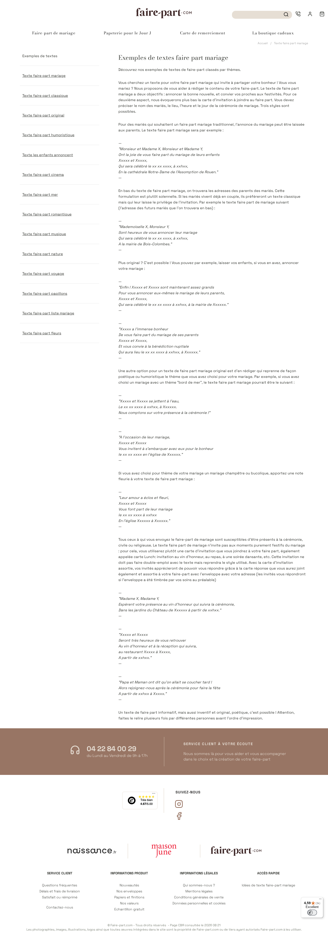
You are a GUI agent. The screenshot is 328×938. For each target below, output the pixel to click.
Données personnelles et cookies (198, 903)
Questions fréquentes (59, 885)
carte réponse (255, 568)
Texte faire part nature (42, 253)
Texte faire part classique (45, 95)
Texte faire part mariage (44, 75)
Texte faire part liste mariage (48, 313)
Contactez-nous (59, 907)
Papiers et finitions (129, 897)
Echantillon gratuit (129, 909)
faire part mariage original (203, 370)
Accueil (263, 43)
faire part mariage (196, 82)
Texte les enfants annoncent (47, 155)
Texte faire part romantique (47, 214)
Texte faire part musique (44, 234)
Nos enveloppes (129, 891)
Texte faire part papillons (44, 293)
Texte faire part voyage (43, 273)
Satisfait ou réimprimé (59, 897)
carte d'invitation (217, 100)
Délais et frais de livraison (59, 891)
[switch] (312, 912)
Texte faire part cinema (43, 174)
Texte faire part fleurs (41, 333)
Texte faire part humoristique (48, 135)
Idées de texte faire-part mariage (268, 885)
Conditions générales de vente (199, 897)
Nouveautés (129, 885)
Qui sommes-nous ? (199, 885)
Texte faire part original (43, 115)
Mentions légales (199, 891)
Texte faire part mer (40, 194)
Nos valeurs (129, 903)
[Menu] (320, 900)
